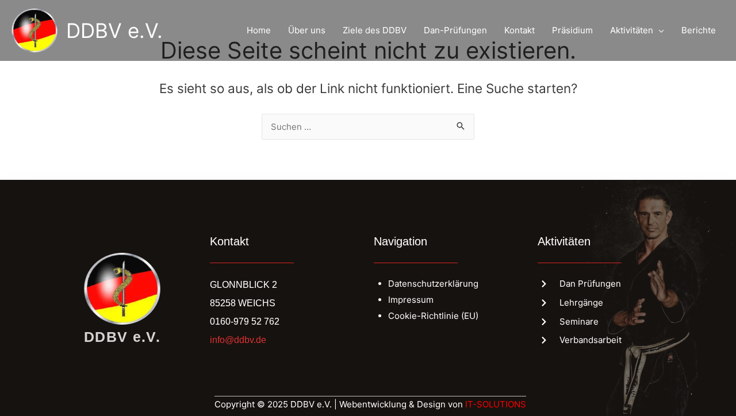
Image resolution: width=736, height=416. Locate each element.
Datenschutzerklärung (433, 283)
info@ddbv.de (238, 340)
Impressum (411, 299)
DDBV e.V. (114, 30)
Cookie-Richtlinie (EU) (433, 315)
